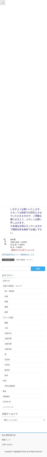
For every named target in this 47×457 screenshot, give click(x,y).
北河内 (7, 360)
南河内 (7, 370)
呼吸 (6, 302)
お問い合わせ (7, 444)
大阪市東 (8, 344)
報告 (4, 391)
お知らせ (6, 281)
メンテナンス (8, 407)
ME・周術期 (9, 291)
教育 (6, 312)
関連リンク (6, 440)
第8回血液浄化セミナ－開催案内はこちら (18, 255)
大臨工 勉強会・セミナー (24, 260)
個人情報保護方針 (9, 435)
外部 (4, 381)
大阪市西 (8, 339)
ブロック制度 (8, 318)
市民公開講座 (10, 386)
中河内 (7, 365)
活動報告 (6, 396)
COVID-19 (7, 402)
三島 (6, 328)
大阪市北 (8, 333)
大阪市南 (8, 349)
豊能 (6, 323)
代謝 (6, 296)
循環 (6, 307)
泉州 (6, 375)
